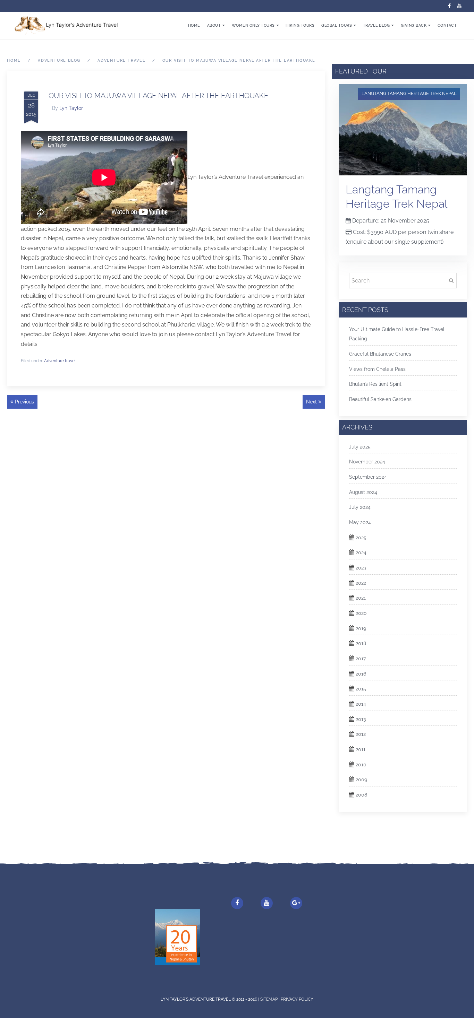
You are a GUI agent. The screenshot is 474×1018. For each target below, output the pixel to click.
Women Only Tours (253, 25)
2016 (361, 674)
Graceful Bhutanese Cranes (380, 354)
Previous (24, 401)
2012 (361, 734)
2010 (361, 764)
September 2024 (368, 477)
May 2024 (360, 522)
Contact (447, 25)
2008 (361, 795)
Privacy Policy (297, 999)
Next (311, 401)
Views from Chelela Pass (377, 369)
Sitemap (269, 999)
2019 (361, 628)
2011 (360, 749)
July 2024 (360, 507)
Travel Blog (376, 25)
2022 (361, 583)
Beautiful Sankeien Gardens (380, 399)
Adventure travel (60, 360)
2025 (361, 537)
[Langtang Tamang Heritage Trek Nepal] (403, 129)
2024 (361, 552)
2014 (361, 704)
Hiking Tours (300, 25)
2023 (361, 568)
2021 (361, 598)
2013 (361, 719)
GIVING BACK (414, 25)
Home (194, 25)
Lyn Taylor (71, 108)
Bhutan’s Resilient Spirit (375, 384)
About (214, 25)
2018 (361, 643)
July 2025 (360, 447)
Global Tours (336, 25)
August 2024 (363, 492)
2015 (361, 688)
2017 (361, 658)
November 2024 (367, 461)
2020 (361, 613)
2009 (361, 779)
